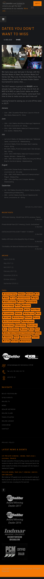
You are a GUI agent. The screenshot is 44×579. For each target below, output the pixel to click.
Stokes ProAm (26, 341)
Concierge (6, 425)
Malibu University (10, 302)
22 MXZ (30, 294)
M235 (38, 333)
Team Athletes (8, 417)
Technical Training (10, 294)
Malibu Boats (8, 325)
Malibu (19, 313)
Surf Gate (7, 317)
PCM (27, 309)
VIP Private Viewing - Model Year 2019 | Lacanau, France (21, 217)
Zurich (37, 317)
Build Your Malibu (9, 393)
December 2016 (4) (11, 275)
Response (26, 305)
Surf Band (36, 309)
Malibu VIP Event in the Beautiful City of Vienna (18, 239)
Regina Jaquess (28, 321)
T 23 (13, 298)
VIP (38, 329)
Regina (35, 298)
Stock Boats (7, 397)
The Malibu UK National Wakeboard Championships (20, 246)
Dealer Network (9, 409)
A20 (17, 337)
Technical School (24, 298)
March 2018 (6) (9, 259)
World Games (31, 302)
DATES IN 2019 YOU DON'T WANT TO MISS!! (18, 232)
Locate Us (11, 377)
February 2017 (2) (10, 271)
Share (18, 40)
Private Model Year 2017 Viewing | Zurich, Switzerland (20, 224)
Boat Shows (26, 337)
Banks (22, 294)
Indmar (24, 329)
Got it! (37, 3)
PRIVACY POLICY (8, 442)
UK (5, 329)
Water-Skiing (20, 325)
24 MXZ (15, 341)
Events (29, 317)
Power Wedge (8, 305)
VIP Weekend (14, 329)
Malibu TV (6, 401)
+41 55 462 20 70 (17, 371)
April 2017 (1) (8, 267)
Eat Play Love (29, 313)
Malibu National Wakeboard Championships (18, 333)
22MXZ (36, 337)
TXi (37, 294)
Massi (6, 298)
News (4, 405)
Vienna (21, 302)
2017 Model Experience (12, 321)
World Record (18, 317)
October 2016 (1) (10, 279)
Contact (5, 429)
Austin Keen (33, 325)
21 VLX (6, 341)
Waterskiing (8, 337)
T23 (31, 329)
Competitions (8, 313)
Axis (18, 305)
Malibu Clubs (7, 413)
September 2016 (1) (11, 283)
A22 (38, 313)
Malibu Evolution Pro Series (13, 309)
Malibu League (8, 421)
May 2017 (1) (8, 263)
